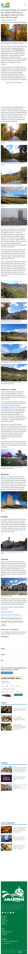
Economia (4, 924)
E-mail (3, 654)
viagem (3, 625)
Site (2, 660)
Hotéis (3, 922)
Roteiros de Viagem (6, 931)
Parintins (4, 919)
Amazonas (12, 618)
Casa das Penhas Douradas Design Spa (14, 409)
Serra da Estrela (12, 621)
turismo (20, 621)
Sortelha (3, 519)
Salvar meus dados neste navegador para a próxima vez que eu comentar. (14, 668)
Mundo (3, 930)
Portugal (3, 621)
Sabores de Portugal (6, 612)
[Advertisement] (14, 746)
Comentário (5, 636)
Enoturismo (5, 933)
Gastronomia (5, 921)
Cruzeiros (4, 934)
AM (7, 618)
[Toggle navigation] (25, 4)
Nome (3, 649)
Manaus (19, 618)
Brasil (3, 928)
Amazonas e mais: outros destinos (10, 615)
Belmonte (3, 397)
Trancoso (3, 561)
